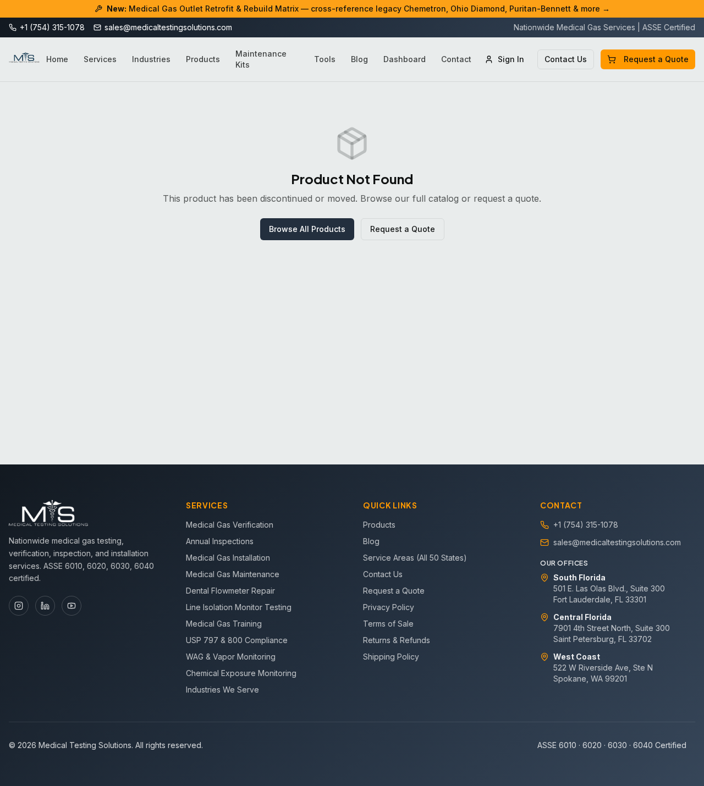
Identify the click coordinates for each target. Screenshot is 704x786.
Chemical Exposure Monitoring (241, 673)
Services (100, 59)
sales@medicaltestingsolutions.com (617, 542)
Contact (456, 59)
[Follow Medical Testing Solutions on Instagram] (19, 606)
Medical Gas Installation (228, 557)
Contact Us (565, 59)
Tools (325, 59)
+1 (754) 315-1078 (585, 524)
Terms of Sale (388, 623)
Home (57, 59)
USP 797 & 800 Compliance (237, 640)
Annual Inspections (220, 541)
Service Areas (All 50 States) (415, 557)
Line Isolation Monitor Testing (239, 607)
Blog (359, 59)
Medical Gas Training (224, 623)
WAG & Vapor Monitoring (231, 656)
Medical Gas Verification (229, 524)
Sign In (511, 59)
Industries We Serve (222, 689)
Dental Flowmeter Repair (230, 590)
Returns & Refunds (396, 640)
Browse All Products (307, 229)
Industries (151, 59)
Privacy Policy (388, 607)
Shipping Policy (391, 656)
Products (203, 59)
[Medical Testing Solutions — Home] (24, 59)
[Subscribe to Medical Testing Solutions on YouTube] (71, 606)
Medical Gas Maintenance (232, 574)
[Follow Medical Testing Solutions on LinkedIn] (45, 606)
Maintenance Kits (261, 59)
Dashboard (404, 59)
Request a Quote (656, 59)
